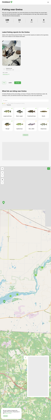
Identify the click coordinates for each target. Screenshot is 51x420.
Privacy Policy (8, 413)
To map (17, 82)
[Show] (4, 301)
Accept (5, 416)
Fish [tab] (4, 82)
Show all (25, 134)
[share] (2, 168)
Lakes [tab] (10, 82)
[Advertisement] (25, 151)
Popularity (9, 104)
